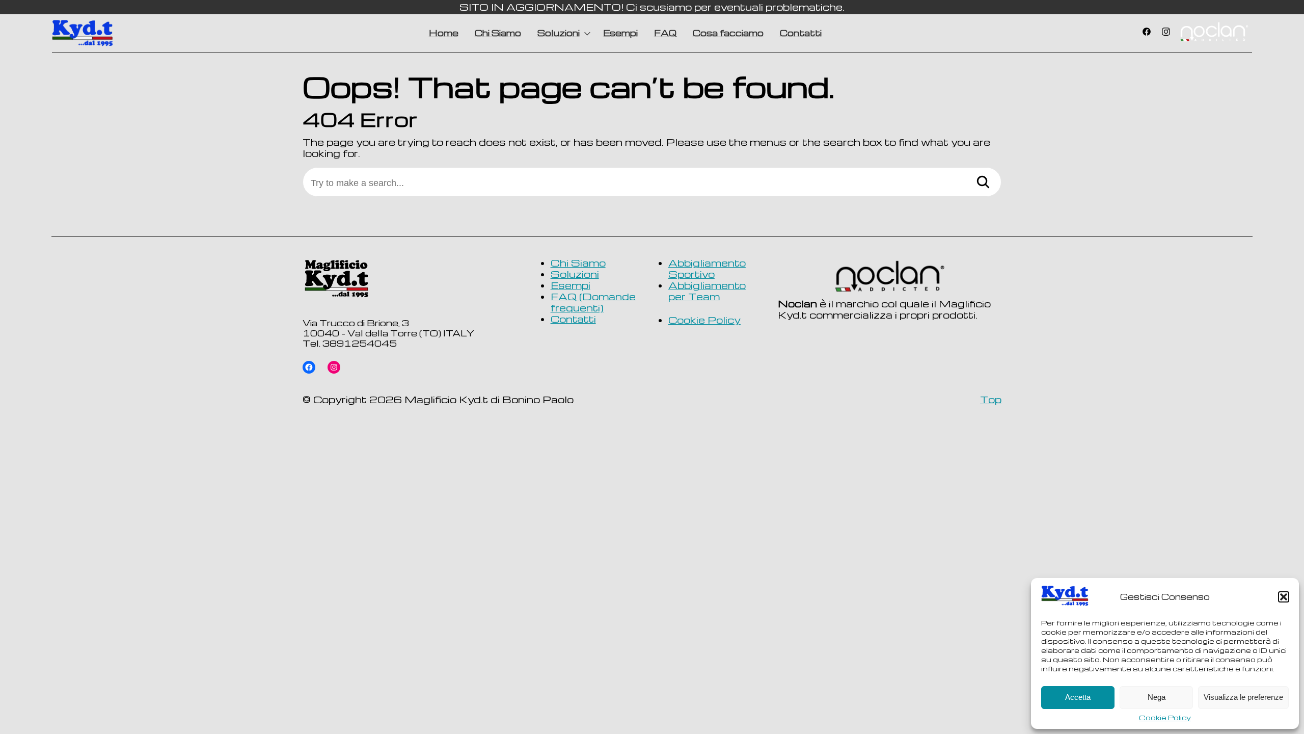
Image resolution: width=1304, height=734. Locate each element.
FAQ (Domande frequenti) (593, 302)
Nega (1156, 697)
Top (990, 399)
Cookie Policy (1165, 717)
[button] (1284, 597)
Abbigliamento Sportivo (707, 268)
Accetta (1078, 697)
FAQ (665, 33)
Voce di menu (1214, 33)
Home (443, 33)
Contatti (801, 33)
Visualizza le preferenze (1243, 697)
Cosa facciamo (728, 33)
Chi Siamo (498, 33)
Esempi (620, 33)
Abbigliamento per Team (707, 291)
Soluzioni (558, 33)
